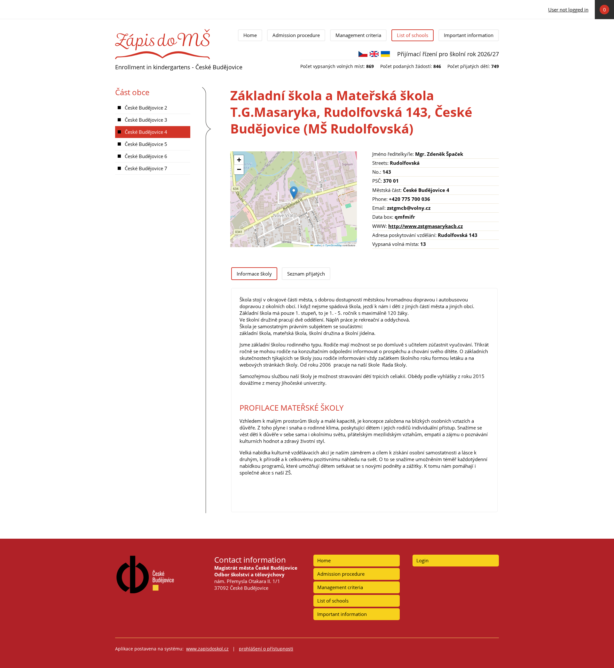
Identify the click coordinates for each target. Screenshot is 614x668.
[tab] (254, 273)
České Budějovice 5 (146, 144)
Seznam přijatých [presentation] (306, 273)
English (374, 54)
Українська (385, 54)
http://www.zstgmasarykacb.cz (425, 226)
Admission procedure (296, 35)
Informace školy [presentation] (254, 273)
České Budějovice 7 (146, 168)
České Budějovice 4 (146, 132)
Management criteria (358, 35)
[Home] (162, 31)
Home (250, 35)
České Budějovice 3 (146, 120)
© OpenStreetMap (332, 245)
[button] (294, 192)
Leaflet (317, 245)
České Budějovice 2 (146, 107)
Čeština (362, 54)
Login (422, 560)
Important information (468, 35)
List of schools (412, 35)
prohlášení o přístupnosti (266, 649)
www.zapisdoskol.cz (207, 649)
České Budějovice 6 (146, 156)
